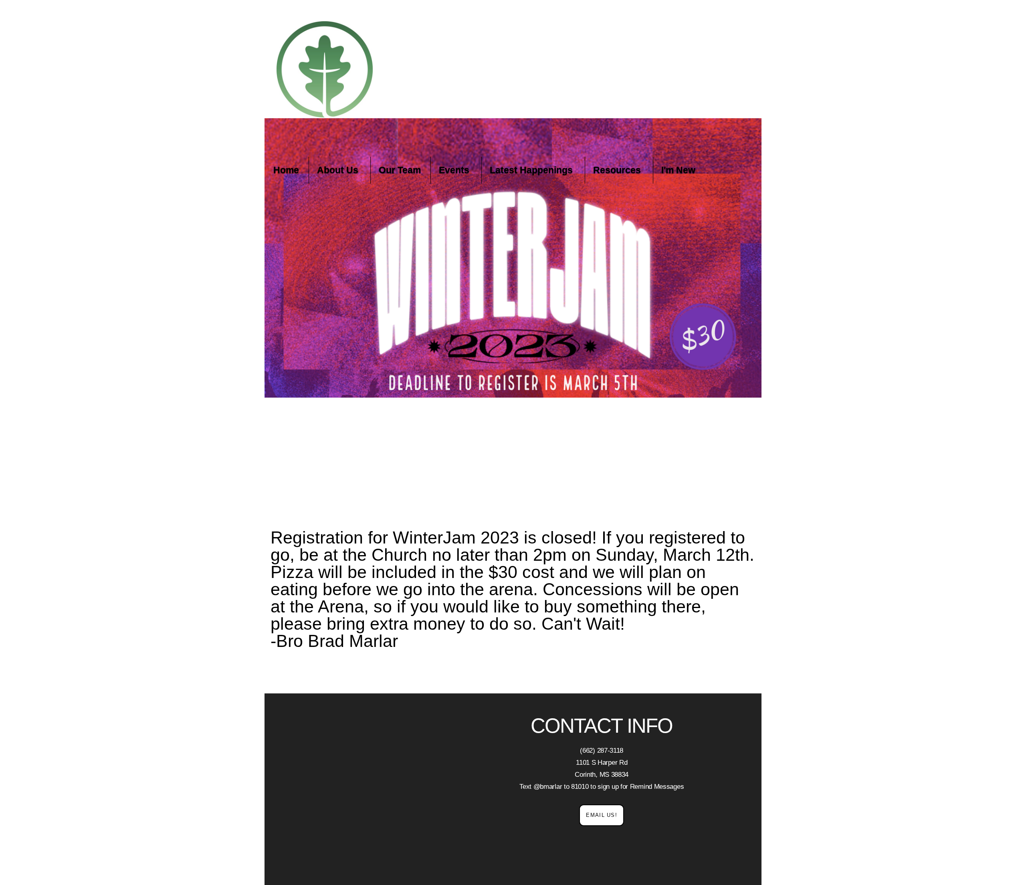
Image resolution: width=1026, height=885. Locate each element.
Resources (618, 170)
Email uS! (601, 815)
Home (286, 170)
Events (455, 170)
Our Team (400, 170)
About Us (339, 170)
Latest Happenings (532, 170)
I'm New (678, 170)
